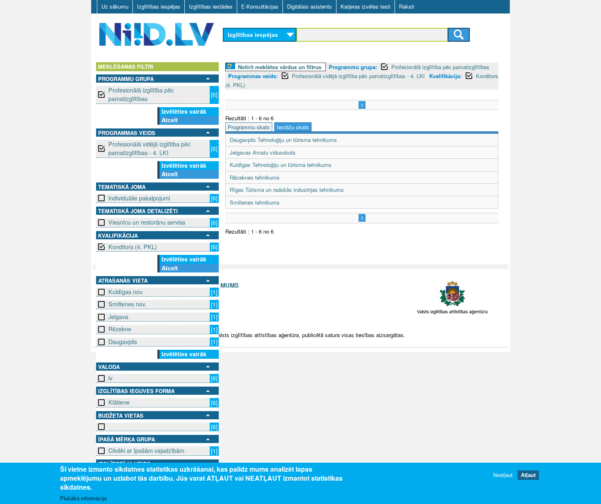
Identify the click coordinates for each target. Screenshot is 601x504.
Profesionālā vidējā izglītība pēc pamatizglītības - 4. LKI (149, 148)
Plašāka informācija (83, 498)
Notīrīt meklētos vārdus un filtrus (279, 67)
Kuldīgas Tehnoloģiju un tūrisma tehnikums (281, 165)
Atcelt (169, 120)
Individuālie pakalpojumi (139, 198)
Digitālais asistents (309, 6)
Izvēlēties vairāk (183, 111)
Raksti (406, 6)
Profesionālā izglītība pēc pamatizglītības (141, 94)
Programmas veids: (253, 76)
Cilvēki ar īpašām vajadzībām (146, 450)
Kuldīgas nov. (126, 292)
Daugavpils (122, 342)
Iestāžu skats (293, 127)
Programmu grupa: (353, 67)
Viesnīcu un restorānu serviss (146, 222)
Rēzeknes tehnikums (255, 177)
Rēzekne (119, 329)
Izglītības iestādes (211, 6)
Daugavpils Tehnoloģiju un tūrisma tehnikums (283, 140)
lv (110, 378)
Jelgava (118, 317)
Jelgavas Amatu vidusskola (262, 152)
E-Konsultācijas (259, 6)
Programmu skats (249, 127)
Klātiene (119, 402)
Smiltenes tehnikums (255, 202)
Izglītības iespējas (158, 6)
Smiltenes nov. (127, 304)
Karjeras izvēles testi (365, 6)
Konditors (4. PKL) (132, 247)
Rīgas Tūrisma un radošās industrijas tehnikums (287, 190)
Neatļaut (503, 475)
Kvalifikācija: (445, 76)
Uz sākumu (114, 6)
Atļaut (528, 475)
